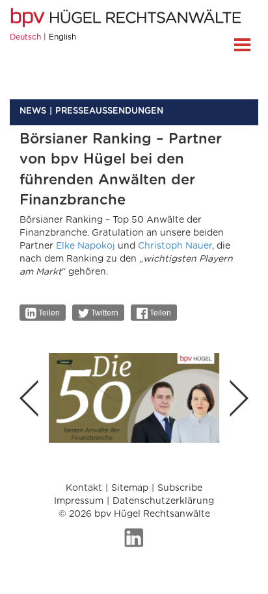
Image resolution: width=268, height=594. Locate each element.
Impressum (78, 501)
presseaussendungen (109, 111)
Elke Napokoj (85, 246)
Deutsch (25, 37)
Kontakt (84, 488)
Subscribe (179, 488)
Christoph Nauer (175, 246)
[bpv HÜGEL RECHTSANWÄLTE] (127, 17)
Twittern (103, 312)
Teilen (48, 312)
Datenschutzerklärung (163, 501)
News (33, 111)
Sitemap (129, 488)
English (62, 37)
